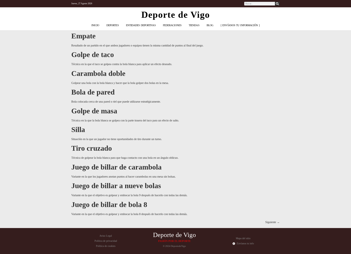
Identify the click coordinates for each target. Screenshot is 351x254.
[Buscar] (277, 3)
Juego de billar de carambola (116, 167)
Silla (78, 129)
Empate (83, 36)
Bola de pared (93, 92)
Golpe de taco (92, 54)
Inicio (95, 25)
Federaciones (172, 25)
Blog (210, 25)
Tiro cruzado (91, 148)
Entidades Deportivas (141, 25)
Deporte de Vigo (175, 15)
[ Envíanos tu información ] (240, 25)
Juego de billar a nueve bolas (116, 186)
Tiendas (194, 25)
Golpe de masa (94, 111)
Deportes (112, 25)
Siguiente (272, 222)
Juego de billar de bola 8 (109, 204)
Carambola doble (98, 73)
